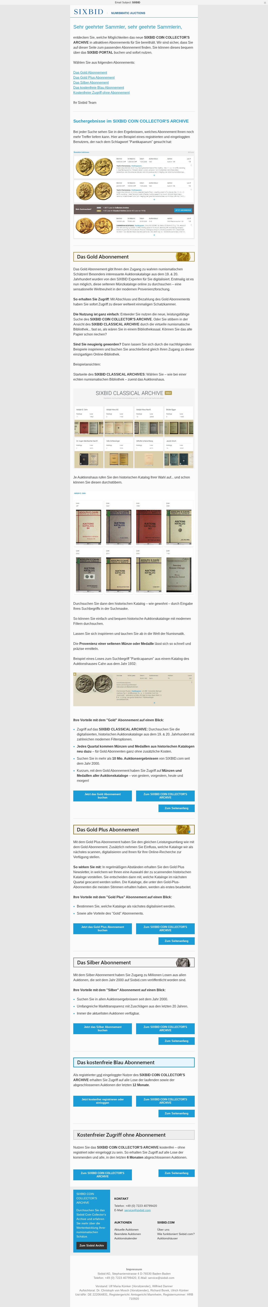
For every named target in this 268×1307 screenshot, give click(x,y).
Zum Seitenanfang (176, 808)
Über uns (163, 1229)
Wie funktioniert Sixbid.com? (176, 1234)
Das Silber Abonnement (91, 82)
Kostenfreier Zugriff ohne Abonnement (101, 92)
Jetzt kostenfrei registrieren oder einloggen (103, 1101)
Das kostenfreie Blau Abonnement (98, 87)
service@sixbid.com (137, 1210)
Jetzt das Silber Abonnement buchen (102, 1028)
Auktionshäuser (167, 1238)
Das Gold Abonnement (90, 72)
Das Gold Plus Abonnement (94, 77)
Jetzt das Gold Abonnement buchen (103, 796)
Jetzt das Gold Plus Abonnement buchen (102, 928)
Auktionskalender (125, 1238)
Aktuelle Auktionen (126, 1229)
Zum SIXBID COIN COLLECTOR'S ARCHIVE (165, 796)
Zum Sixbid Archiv (92, 1245)
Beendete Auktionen (127, 1234)
